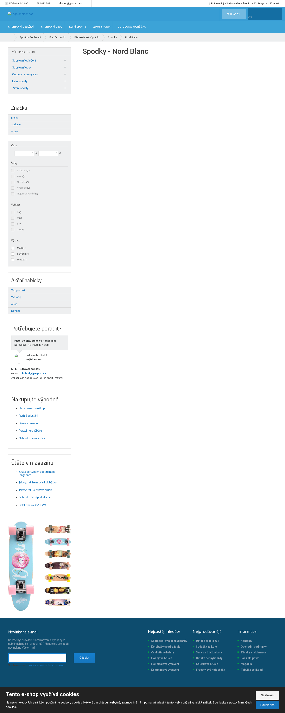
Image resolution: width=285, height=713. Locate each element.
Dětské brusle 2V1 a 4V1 (32, 505)
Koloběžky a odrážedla (165, 646)
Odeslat (84, 657)
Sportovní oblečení (24, 60)
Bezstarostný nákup (32, 408)
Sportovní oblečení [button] (21, 26)
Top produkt (18, 290)
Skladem (22, 170)
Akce (20, 176)
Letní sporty (19, 81)
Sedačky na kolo (206, 646)
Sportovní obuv (21, 67)
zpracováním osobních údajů (44, 665)
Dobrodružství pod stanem (36, 497)
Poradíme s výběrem (31, 430)
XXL (19, 229)
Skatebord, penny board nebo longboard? (37, 473)
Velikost (15, 204)
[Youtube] (87, 3)
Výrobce (15, 240)
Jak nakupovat (250, 658)
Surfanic (21, 253)
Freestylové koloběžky (210, 669)
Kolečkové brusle (207, 663)
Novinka (21, 182)
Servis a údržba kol (208, 652)
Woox (20, 259)
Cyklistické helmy (162, 652)
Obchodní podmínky (254, 646)
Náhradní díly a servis (32, 438)
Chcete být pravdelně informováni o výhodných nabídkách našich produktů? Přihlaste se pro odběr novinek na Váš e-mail (38, 639)
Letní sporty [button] (77, 26)
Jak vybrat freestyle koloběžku (38, 482)
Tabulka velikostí (252, 669)
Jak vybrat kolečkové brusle (36, 490)
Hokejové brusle (161, 658)
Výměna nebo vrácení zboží (240, 3)
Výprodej (22, 187)
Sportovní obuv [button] (51, 26)
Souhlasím (267, 705)
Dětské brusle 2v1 (207, 640)
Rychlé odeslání (28, 415)
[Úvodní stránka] (20, 14)
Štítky (14, 163)
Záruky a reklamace (253, 652)
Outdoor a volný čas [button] (131, 26)
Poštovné (216, 3)
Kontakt (274, 3)
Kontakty (246, 640)
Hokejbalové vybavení (165, 663)
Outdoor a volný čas (25, 74)
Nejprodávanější (26, 193)
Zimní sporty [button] (102, 26)
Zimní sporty (20, 88)
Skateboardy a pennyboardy (169, 640)
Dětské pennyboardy (209, 658)
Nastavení (267, 695)
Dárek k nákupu (28, 423)
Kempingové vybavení (165, 669)
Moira (20, 247)
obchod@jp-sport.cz (33, 373)
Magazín (262, 3)
